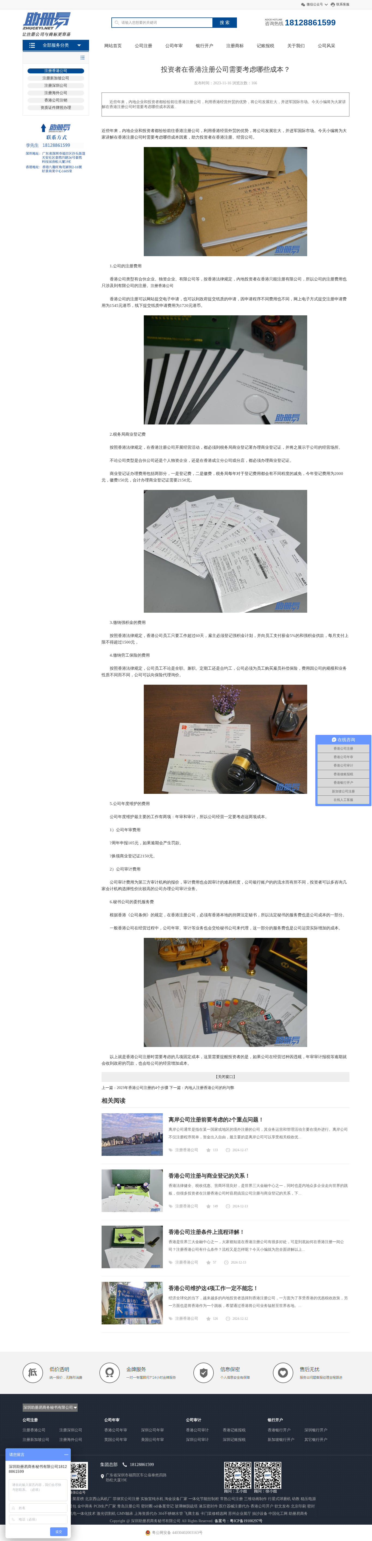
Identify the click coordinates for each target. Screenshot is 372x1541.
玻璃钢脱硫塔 (186, 1506)
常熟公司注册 (231, 1499)
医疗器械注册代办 (234, 1506)
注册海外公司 (55, 93)
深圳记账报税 (234, 1440)
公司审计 (193, 1420)
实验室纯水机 (152, 1499)
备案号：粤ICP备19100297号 (239, 1521)
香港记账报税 (234, 1430)
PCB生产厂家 (105, 1506)
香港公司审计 (197, 1430)
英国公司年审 (115, 1440)
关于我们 (296, 45)
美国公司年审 (152, 1440)
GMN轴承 (125, 1514)
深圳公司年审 (152, 1430)
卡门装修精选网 (213, 1514)
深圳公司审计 (197, 1440)
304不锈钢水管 (170, 1514)
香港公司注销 (55, 100)
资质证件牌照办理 (56, 108)
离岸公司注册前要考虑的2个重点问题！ (216, 1120)
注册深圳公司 (55, 85)
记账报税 (265, 45)
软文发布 (282, 1506)
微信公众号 (315, 4)
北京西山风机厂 (98, 1499)
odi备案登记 (164, 1506)
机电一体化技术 (82, 1514)
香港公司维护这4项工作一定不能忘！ (213, 1288)
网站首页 (113, 45)
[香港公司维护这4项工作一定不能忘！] (132, 1323)
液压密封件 (208, 1506)
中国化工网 (278, 1514)
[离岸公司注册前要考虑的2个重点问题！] (132, 1155)
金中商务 (85, 1506)
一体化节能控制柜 (203, 1499)
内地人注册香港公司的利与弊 (209, 1088)
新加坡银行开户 (281, 1440)
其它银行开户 (315, 1440)
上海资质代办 (145, 1514)
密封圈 (147, 1506)
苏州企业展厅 (239, 1514)
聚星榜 (78, 1499)
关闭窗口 (225, 1077)
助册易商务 (298, 1514)
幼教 (296, 1499)
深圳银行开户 (315, 1430)
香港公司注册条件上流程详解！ (207, 1232)
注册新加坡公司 (55, 78)
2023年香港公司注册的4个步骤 (142, 1088)
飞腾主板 (191, 1514)
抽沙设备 (259, 1514)
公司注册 (143, 45)
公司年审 (174, 45)
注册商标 (235, 45)
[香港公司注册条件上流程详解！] (132, 1267)
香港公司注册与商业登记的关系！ (209, 1176)
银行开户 (204, 45)
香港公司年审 (115, 1430)
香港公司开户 (262, 1506)
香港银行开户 (279, 1430)
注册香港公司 (55, 71)
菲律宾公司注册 (126, 1499)
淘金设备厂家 (175, 1499)
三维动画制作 (255, 1499)
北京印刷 (298, 1506)
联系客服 (342, 4)
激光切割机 (106, 1514)
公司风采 (326, 45)
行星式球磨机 (279, 1499)
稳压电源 (308, 1499)
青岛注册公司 (128, 1506)
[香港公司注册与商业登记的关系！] (132, 1211)
